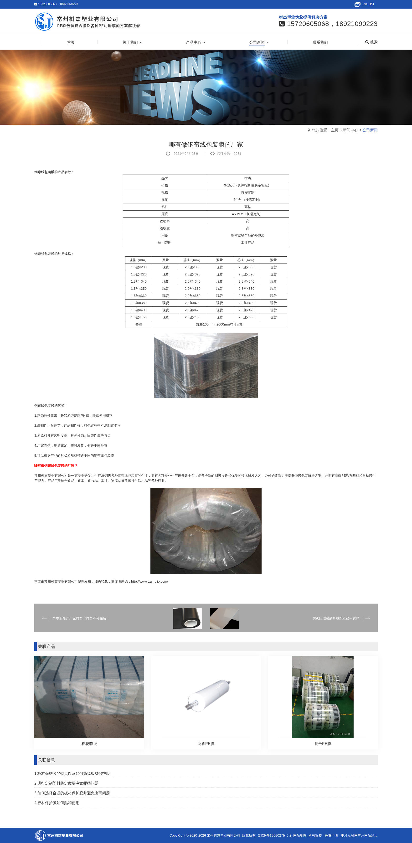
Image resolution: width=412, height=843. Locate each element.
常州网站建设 (368, 835)
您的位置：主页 (325, 130)
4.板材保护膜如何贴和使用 (56, 803)
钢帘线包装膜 (128, 475)
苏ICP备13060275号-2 (274, 835)
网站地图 (300, 835)
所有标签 (315, 835)
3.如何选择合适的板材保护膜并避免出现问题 (72, 793)
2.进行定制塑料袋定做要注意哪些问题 (66, 783)
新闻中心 (350, 130)
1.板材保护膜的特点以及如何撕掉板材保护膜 (72, 773)
